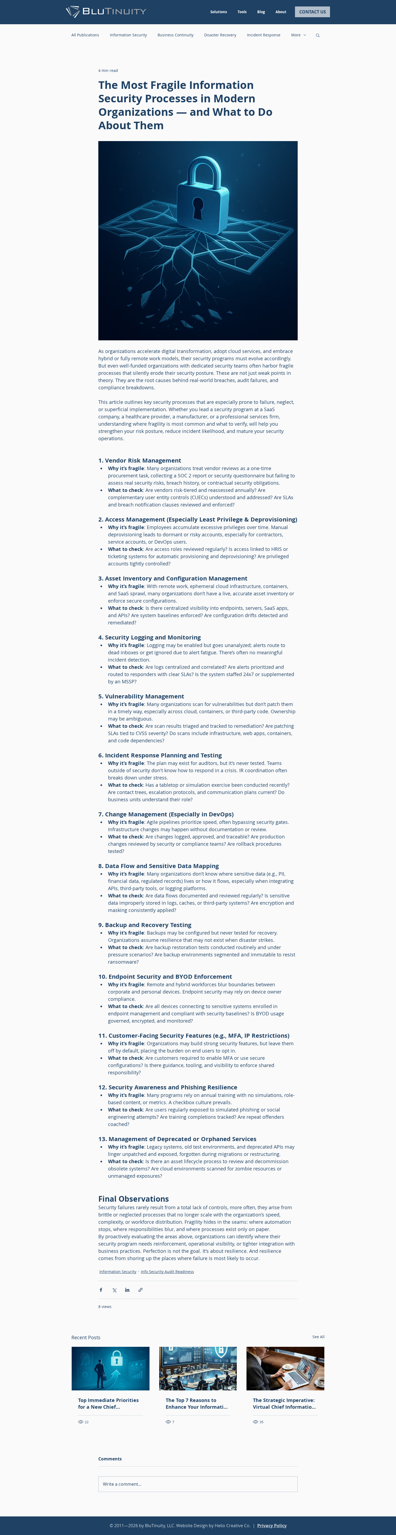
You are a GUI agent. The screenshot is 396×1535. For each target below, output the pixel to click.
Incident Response (263, 34)
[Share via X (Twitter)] (114, 1289)
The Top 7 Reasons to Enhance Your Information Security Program (198, 1403)
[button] (317, 35)
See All (318, 1336)
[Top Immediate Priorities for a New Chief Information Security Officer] (111, 1368)
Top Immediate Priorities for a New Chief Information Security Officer (108, 1403)
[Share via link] (140, 1289)
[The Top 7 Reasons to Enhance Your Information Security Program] (198, 1368)
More (296, 34)
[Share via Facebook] (100, 1289)
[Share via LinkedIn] (127, 1289)
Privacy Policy (272, 1526)
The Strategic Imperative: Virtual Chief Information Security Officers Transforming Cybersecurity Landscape (284, 1403)
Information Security (128, 34)
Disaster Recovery (220, 34)
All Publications (85, 34)
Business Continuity (175, 34)
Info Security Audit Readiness (167, 1271)
